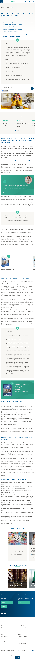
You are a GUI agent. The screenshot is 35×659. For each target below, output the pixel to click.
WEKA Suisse (3, 623)
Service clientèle (21, 641)
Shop (2, 638)
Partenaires (3, 625)
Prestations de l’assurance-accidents (10, 31)
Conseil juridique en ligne (22, 643)
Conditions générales (11, 650)
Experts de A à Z (21, 629)
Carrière (2, 627)
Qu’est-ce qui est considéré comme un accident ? (12, 26)
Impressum (3, 650)
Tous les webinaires (21, 625)
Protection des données (21, 650)
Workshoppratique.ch (5, 641)
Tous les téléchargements (22, 627)
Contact (3, 653)
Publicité (19, 638)
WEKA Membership (4, 636)
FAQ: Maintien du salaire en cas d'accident (11, 36)
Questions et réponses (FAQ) (23, 636)
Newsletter (3, 629)
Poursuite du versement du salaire (6, 7)
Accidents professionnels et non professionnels (12, 29)
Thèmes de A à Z (21, 623)
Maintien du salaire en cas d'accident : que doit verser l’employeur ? (16, 34)
